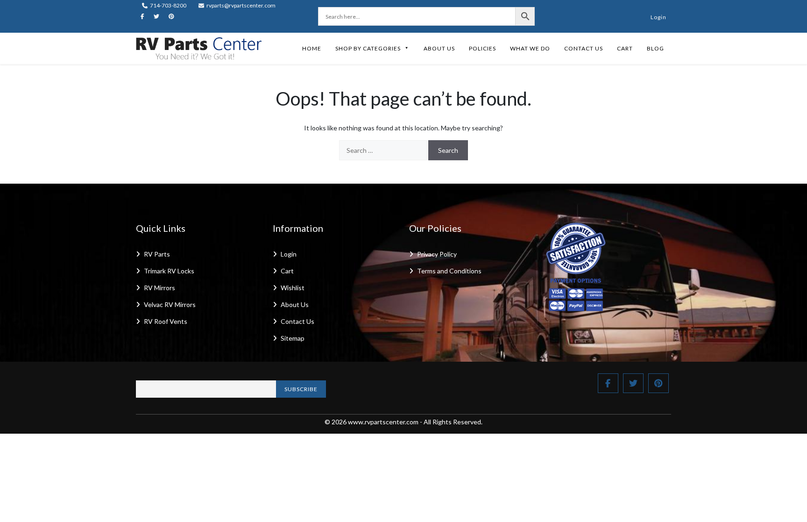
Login (658, 17)
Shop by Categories (368, 48)
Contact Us (583, 48)
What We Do (530, 48)
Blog (655, 48)
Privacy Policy (437, 254)
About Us (439, 48)
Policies (482, 48)
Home (311, 48)
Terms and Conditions (449, 271)
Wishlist (292, 288)
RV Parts (157, 254)
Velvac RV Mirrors (170, 304)
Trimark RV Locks (169, 271)
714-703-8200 (167, 5)
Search (448, 150)
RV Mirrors (159, 288)
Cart (625, 48)
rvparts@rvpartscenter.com (240, 5)
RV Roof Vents (165, 321)
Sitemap (292, 338)
